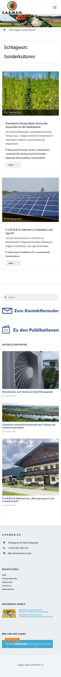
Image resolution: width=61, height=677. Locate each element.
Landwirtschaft (12, 154)
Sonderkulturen (38, 158)
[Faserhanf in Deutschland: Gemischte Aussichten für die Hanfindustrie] (30, 93)
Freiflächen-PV (27, 252)
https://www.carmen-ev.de (19, 553)
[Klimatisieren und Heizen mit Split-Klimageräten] (30, 370)
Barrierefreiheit (8, 589)
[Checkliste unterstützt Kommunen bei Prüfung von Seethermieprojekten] (30, 412)
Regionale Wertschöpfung (18, 158)
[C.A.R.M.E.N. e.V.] (12, 7)
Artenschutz (13, 252)
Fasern (32, 150)
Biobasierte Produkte (17, 150)
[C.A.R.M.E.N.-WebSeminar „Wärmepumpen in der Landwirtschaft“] (30, 467)
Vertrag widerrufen (9, 579)
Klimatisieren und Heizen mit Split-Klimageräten (27, 392)
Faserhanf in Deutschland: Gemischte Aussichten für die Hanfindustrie (26, 125)
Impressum (6, 586)
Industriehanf (43, 150)
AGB (4, 575)
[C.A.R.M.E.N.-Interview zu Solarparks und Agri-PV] (30, 200)
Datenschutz (7, 582)
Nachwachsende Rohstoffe (33, 154)
